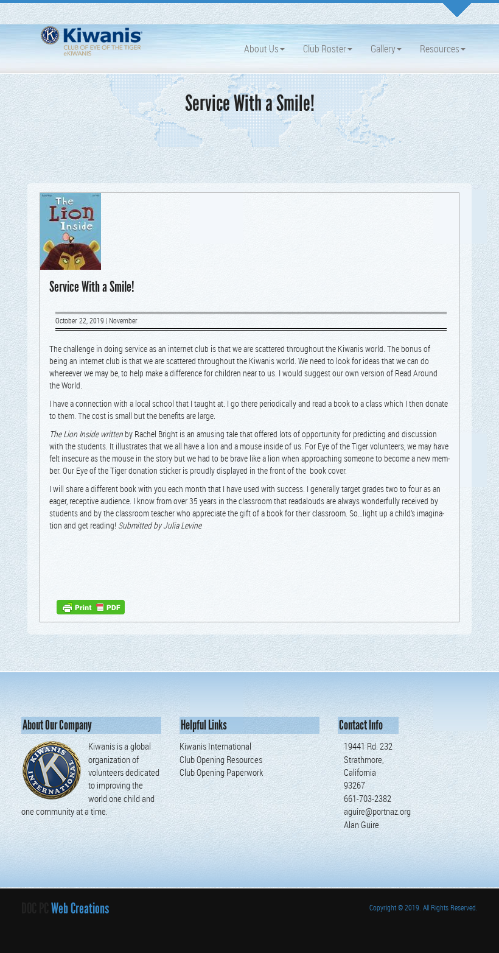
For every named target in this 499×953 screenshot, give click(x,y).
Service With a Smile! (91, 286)
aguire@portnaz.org (377, 811)
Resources (439, 48)
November (123, 320)
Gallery (383, 48)
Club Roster (324, 48)
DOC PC (35, 908)
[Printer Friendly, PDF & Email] (91, 606)
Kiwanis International (215, 746)
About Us (261, 48)
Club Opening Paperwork (221, 772)
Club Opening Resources (221, 759)
